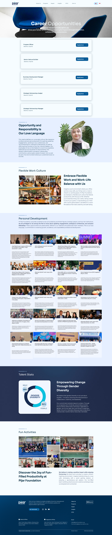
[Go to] (31, 244)
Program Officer (28, 44)
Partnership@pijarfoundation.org (79, 524)
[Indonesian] (100, 3)
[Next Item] (91, 451)
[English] (96, 3)
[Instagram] (43, 509)
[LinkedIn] (46, 509)
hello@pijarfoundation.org (78, 522)
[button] (38, 3)
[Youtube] (49, 509)
